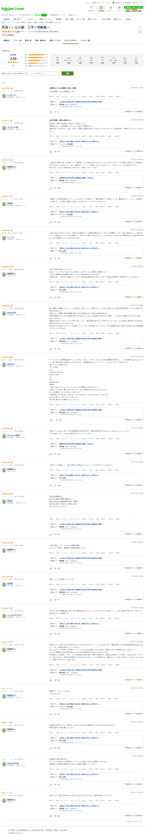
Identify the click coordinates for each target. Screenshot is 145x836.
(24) (70, 40)
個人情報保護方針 (23, 830)
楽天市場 (127, 3)
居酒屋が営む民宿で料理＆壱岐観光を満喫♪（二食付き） (76, 178)
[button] (25, 96)
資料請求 (63, 830)
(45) (40, 40)
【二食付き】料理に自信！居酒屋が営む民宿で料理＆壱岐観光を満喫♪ (80, 102)
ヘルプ (87, 3)
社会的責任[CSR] (37, 830)
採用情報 (48, 830)
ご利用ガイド (96, 3)
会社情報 (11, 830)
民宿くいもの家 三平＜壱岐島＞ (26, 27)
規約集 (56, 830)
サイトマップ (106, 3)
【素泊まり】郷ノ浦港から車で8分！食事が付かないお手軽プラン (79, 141)
